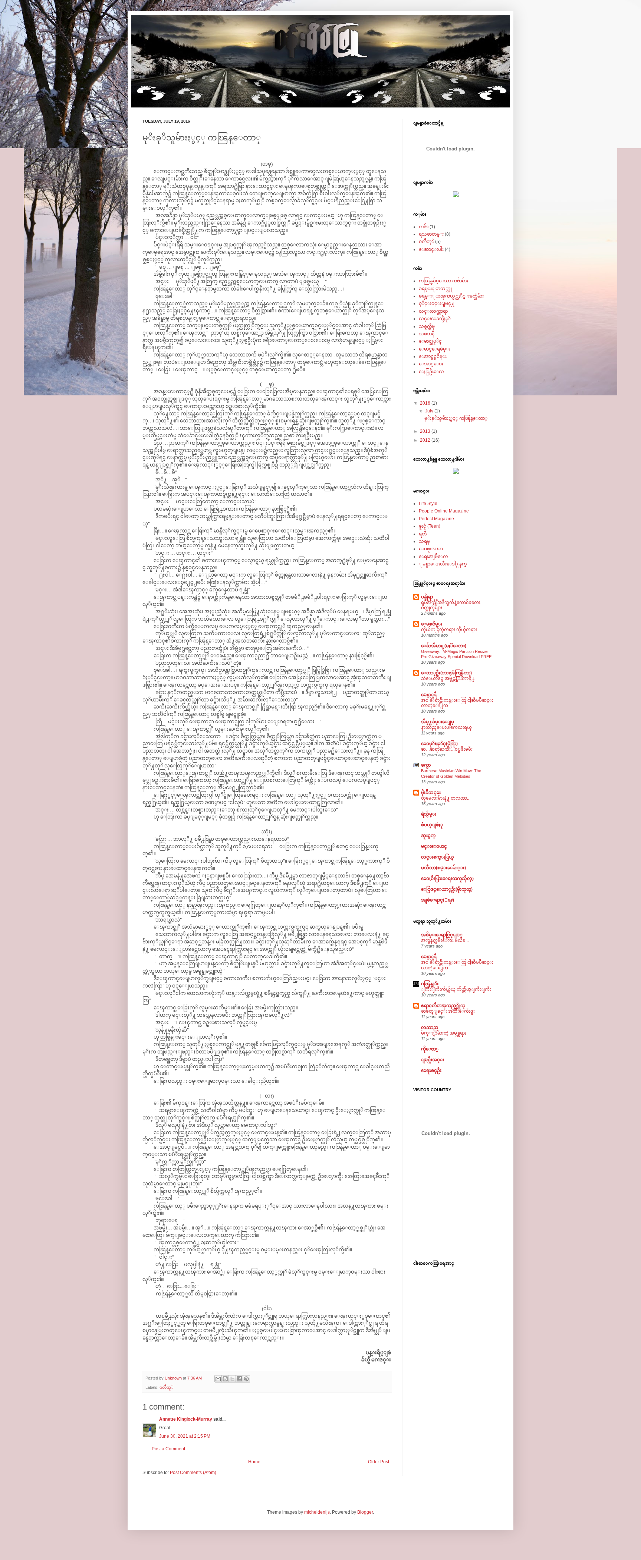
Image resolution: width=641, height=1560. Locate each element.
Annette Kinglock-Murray (186, 1419)
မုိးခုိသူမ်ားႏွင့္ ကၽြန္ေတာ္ (455, 418)
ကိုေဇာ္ (429, 1049)
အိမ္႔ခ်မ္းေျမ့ (437, 721)
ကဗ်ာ (423, 226)
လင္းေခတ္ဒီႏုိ (435, 318)
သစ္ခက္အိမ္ (427, 326)
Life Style (428, 503)
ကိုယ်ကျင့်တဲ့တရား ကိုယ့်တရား (449, 629)
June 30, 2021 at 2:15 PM (184, 1436)
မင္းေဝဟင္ (434, 846)
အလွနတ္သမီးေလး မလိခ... (445, 940)
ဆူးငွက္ (428, 835)
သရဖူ (424, 541)
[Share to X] (232, 1379)
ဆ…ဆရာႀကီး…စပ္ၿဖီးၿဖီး (447, 749)
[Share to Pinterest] (246, 1379)
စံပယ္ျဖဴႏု (432, 824)
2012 (425, 440)
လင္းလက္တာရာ (433, 311)
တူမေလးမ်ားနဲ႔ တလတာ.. (445, 798)
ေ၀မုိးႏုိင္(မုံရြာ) (439, 743)
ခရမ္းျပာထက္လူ (436, 288)
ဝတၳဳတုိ (166, 1387)
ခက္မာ (426, 765)
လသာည (429, 1027)
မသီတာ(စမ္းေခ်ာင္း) (443, 867)
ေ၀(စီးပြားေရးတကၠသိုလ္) (447, 878)
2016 (425, 403)
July (429, 411)
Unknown (174, 1378)
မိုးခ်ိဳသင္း (431, 792)
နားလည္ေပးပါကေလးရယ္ (446, 727)
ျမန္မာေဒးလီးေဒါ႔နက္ (443, 564)
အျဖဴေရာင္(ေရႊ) (437, 900)
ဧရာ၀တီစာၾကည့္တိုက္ (443, 1005)
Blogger (365, 1512)
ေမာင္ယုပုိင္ (430, 341)
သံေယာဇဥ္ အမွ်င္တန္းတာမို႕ (447, 678)
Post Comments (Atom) (193, 1472)
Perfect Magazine (436, 518)
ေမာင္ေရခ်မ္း (434, 349)
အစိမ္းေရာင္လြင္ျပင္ (442, 934)
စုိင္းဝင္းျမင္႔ (436, 303)
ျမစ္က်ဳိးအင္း (432, 1059)
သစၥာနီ (426, 333)
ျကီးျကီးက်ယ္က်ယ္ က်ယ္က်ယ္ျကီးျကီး (456, 989)
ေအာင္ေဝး (431, 363)
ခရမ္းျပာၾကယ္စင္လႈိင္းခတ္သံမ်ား (451, 296)
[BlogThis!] (225, 1379)
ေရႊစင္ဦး (431, 1070)
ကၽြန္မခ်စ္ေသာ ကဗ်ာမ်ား (443, 280)
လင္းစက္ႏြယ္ (437, 857)
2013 (425, 431)
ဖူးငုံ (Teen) (429, 526)
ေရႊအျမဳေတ (433, 556)
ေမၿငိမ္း (431, 624)
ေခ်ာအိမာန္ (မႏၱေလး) (443, 645)
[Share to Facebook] (239, 1379)
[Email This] (218, 1379)
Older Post (378, 1461)
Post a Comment (168, 1448)
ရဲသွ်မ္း (428, 814)
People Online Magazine (444, 511)
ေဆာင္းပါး (431, 249)
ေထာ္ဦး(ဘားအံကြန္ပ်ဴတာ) (446, 673)
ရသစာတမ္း (431, 234)
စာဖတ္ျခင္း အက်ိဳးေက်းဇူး (448, 1011)
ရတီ (423, 534)
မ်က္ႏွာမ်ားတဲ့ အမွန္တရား (443, 1033)
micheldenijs (317, 1512)
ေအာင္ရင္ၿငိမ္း (433, 356)
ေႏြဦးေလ (431, 371)
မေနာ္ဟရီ (429, 694)
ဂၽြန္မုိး (429, 983)
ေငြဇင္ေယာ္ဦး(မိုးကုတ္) (447, 889)
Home (254, 1461)
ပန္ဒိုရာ (427, 597)
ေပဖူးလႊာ (431, 548)
